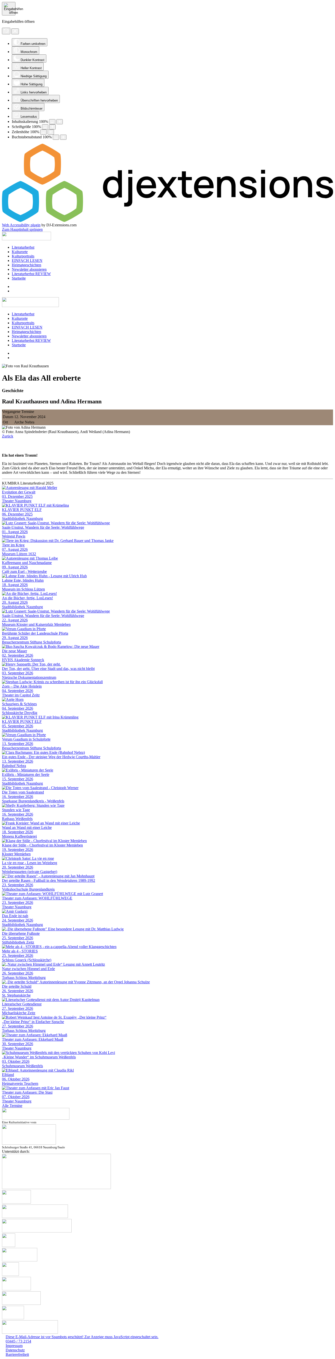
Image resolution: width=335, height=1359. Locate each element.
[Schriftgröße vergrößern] (52, 126)
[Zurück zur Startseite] (26, 239)
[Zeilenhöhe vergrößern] (51, 132)
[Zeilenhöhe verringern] (43, 132)
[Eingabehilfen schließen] (15, 31)
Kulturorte (20, 252)
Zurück (7, 436)
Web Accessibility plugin (21, 225)
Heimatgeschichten (26, 265)
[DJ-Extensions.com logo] (167, 220)
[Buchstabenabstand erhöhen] (63, 137)
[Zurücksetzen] (6, 31)
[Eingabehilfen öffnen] (8, 8)
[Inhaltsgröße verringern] (52, 121)
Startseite (19, 278)
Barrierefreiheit (17, 1354)
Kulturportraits (23, 256)
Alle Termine (12, 1105)
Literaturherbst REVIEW (31, 274)
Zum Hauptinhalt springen (22, 229)
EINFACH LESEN (27, 260)
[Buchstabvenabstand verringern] (56, 137)
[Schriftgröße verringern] (45, 126)
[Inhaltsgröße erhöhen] (59, 121)
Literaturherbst (23, 247)
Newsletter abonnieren (29, 269)
